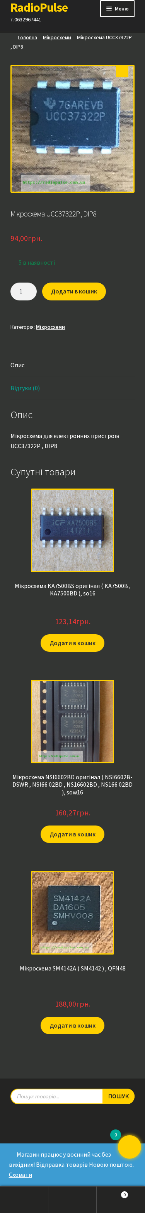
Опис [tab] (17, 365)
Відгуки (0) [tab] (25, 388)
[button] (122, 71)
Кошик (111, 1192)
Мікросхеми (57, 37)
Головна (27, 37)
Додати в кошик (74, 291)
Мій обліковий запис (24, 1200)
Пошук (72, 1200)
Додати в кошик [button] (72, 643)
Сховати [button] (20, 1174)
